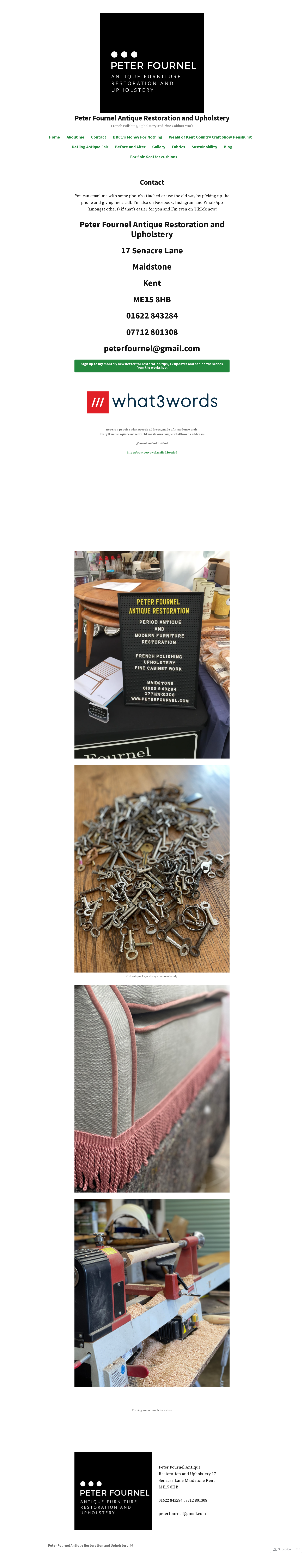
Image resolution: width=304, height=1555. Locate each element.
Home (54, 137)
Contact (98, 137)
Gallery (158, 146)
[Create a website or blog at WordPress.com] (131, 1545)
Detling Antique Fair (90, 146)
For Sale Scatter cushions (153, 156)
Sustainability (204, 146)
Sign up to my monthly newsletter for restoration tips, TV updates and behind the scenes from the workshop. (152, 366)
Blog (228, 146)
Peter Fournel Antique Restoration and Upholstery (152, 117)
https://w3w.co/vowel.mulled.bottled (152, 453)
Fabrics (178, 146)
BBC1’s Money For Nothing (137, 137)
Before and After (130, 146)
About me (75, 137)
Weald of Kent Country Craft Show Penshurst (210, 137)
